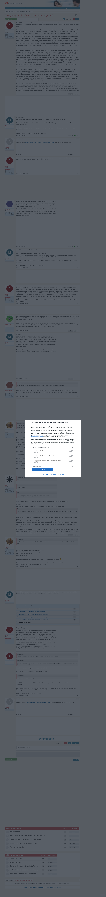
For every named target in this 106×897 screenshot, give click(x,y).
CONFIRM (42, 469)
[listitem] (53, 447)
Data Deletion (45, 474)
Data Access (53, 474)
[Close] (78, 422)
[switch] (71, 451)
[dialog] (53, 448)
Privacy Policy (61, 474)
